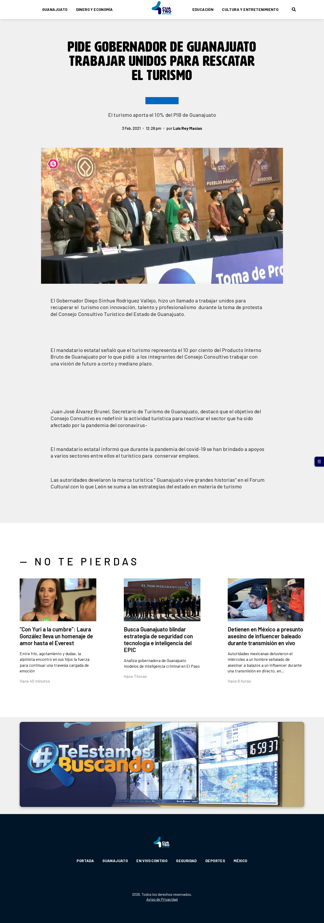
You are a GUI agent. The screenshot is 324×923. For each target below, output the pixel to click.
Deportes (215, 860)
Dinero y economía (94, 9)
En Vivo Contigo (151, 860)
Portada (85, 860)
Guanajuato (55, 9)
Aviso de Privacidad (162, 899)
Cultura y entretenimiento (250, 9)
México (240, 860)
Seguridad (186, 860)
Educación (203, 9)
